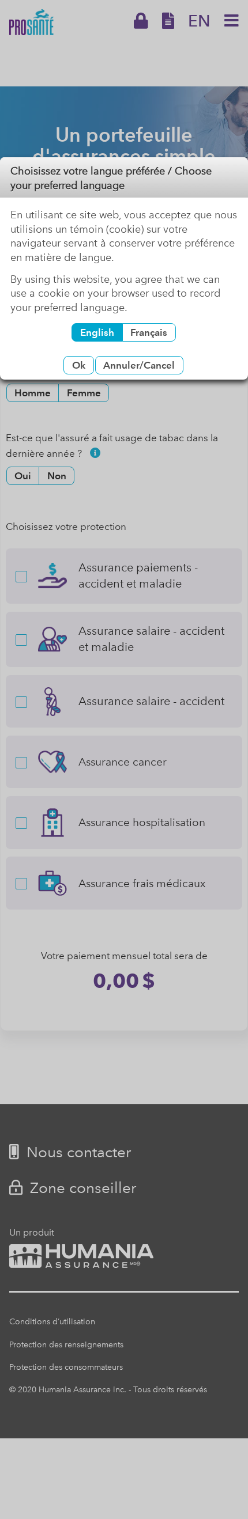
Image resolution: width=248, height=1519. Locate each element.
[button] (78, 365)
